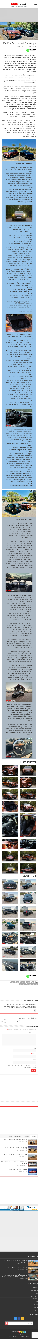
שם (34, 1048)
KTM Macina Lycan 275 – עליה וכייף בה (14, 1154)
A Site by (15, 1331)
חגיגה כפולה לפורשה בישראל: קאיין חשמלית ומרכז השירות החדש (14, 1276)
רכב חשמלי (22, 984)
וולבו (18, 982)
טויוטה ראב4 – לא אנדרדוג (17, 1268)
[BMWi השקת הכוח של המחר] (32, 1171)
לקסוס (12, 982)
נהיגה (36, 1307)
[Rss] (22, 1318)
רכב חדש (35, 1299)
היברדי (22, 982)
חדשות (35, 1287)
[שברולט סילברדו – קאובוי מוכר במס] (32, 1142)
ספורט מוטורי (33, 1296)
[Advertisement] (19, 15)
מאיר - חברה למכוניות (32, 984)
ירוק (36, 1310)
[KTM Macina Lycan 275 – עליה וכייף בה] (32, 1157)
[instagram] (15, 1318)
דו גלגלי (35, 1304)
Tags (10, 1136)
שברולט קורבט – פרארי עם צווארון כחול (13, 1021)
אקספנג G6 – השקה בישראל (26, 1018)
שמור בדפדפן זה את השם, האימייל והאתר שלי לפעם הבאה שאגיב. (22, 1066)
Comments (17, 1136)
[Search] (6, 1323)
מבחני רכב (34, 1290)
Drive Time (31, 46)
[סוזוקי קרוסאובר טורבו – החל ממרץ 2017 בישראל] (32, 1164)
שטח (36, 1301)
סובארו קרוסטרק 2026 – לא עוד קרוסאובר (15, 1261)
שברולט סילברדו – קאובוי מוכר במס (15, 1140)
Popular (33, 1136)
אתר (34, 1060)
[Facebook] (19, 1318)
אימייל (33, 1054)
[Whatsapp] (27, 50)
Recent (26, 1136)
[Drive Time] (19, 4)
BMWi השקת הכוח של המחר (18, 1169)
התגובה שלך (31, 1032)
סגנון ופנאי (34, 1293)
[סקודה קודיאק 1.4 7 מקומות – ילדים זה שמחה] (32, 1149)
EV (33, 982)
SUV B (28, 982)
